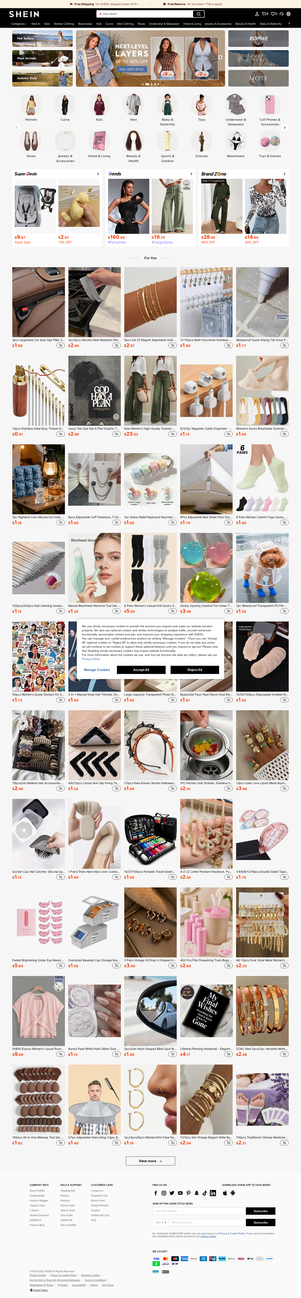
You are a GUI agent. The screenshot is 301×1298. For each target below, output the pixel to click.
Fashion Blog (37, 1225)
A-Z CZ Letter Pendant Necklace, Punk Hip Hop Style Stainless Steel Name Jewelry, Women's (206, 871)
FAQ (93, 1220)
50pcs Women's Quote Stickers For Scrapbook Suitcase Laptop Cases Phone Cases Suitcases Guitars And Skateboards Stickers (38, 694)
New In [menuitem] (36, 23)
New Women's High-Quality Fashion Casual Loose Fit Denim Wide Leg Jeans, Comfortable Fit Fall (150, 428)
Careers (34, 1210)
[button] (281, 13)
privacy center (208, 1236)
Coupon (95, 1210)
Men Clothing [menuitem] (125, 23)
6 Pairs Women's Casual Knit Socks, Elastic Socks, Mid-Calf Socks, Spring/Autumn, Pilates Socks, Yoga (150, 605)
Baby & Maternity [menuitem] (271, 23)
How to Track (67, 1210)
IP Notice (63, 1285)
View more (148, 1161)
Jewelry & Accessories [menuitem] (218, 23)
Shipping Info (67, 1190)
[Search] (198, 14)
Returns (64, 1195)
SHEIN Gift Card (100, 1215)
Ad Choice (108, 1285)
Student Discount (39, 1215)
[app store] (225, 1194)
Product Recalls (100, 1205)
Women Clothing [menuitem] (64, 23)
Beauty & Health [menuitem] (245, 23)
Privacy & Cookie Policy (232, 1233)
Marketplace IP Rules (41, 1285)
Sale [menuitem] (47, 23)
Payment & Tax (99, 1195)
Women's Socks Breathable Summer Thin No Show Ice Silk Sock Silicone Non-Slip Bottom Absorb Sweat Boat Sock (262, 428)
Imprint (94, 1285)
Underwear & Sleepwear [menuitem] (164, 23)
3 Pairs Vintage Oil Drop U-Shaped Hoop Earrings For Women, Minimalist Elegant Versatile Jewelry (150, 960)
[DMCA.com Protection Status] (165, 1271)
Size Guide (66, 1215)
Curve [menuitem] (109, 23)
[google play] (233, 1194)
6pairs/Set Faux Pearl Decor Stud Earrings (206, 694)
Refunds (65, 1200)
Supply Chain (37, 1205)
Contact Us (97, 1190)
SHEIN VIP (66, 1220)
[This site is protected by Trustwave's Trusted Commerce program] (156, 1271)
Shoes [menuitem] (141, 23)
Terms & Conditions (95, 1280)
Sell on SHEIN (68, 1225)
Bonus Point (98, 1200)
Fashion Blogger (39, 1200)
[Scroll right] (289, 24)
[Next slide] (220, 57)
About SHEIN (37, 1190)
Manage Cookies (90, 1275)
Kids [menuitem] (99, 23)
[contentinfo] (214, 1261)
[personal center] (257, 13)
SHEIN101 (36, 1220)
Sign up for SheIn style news (173, 1203)
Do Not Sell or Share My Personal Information (55, 1280)
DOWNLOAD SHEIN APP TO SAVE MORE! (246, 1185)
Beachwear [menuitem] (85, 23)
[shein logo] (24, 14)
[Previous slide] (80, 57)
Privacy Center (38, 1275)
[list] (185, 1193)
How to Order (67, 1205)
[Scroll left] (284, 24)
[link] (75, 4)
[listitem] (38, 308)
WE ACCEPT (160, 1251)
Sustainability (37, 1195)
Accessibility (79, 1285)
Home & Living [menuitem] (192, 23)
